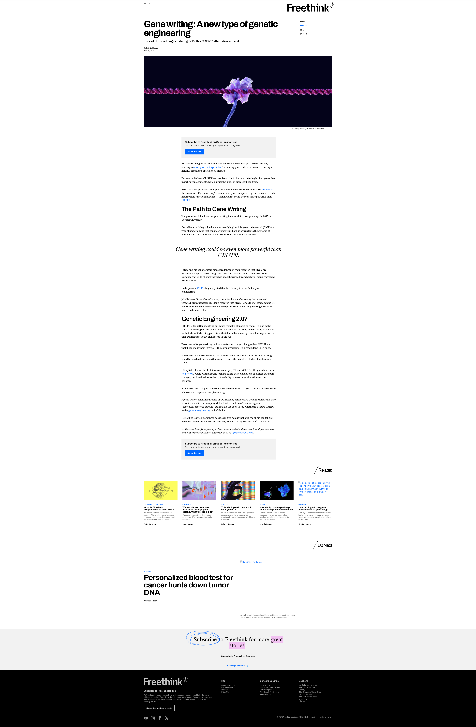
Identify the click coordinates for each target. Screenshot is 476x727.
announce (267, 189)
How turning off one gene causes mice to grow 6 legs (313, 508)
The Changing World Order (310, 692)
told (187, 373)
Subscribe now (194, 151)
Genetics (303, 25)
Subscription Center (236, 666)
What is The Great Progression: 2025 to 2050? (159, 508)
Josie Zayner (188, 524)
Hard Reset (265, 685)
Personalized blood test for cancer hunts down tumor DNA (188, 585)
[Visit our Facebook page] (160, 718)
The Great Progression (153, 504)
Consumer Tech (305, 694)
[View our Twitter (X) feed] (167, 718)
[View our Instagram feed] (153, 718)
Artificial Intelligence (308, 685)
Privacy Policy (326, 717)
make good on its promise (207, 167)
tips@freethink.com (242, 432)
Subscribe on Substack (157, 708)
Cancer (262, 504)
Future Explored (266, 690)
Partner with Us (228, 687)
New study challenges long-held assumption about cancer (276, 508)
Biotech (302, 701)
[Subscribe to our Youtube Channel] (146, 718)
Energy (302, 690)
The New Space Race (308, 697)
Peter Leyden (150, 524)
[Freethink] (311, 7)
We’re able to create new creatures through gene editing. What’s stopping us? (197, 509)
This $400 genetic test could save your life (236, 508)
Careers (224, 690)
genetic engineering (199, 410)
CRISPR (185, 200)
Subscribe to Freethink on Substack (238, 656)
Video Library (265, 694)
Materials (303, 699)
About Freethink (228, 685)
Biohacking (187, 504)
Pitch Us (225, 692)
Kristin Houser (152, 48)
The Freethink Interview (270, 687)
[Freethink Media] (180, 681)
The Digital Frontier (307, 687)
